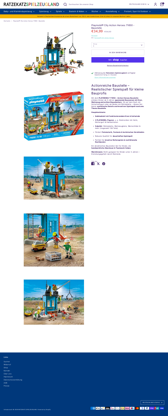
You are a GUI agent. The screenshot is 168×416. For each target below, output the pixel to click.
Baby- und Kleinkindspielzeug (18, 11)
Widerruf (7, 364)
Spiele (59, 11)
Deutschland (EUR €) (138, 4)
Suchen (7, 362)
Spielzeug (44, 11)
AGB (5, 383)
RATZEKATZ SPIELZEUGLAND (27, 409)
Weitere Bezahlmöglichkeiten (118, 65)
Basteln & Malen (77, 11)
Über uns (7, 374)
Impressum (8, 377)
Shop (6, 368)
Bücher (95, 11)
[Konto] (155, 4)
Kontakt (7, 371)
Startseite (7, 21)
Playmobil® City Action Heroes (104, 37)
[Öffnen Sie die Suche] (65, 4)
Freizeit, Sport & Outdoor (136, 11)
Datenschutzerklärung (13, 380)
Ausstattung (112, 11)
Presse (6, 386)
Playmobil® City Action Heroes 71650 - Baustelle (29, 21)
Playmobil (94, 35)
